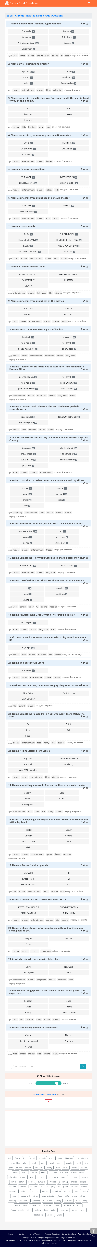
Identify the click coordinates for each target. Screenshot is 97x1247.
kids (67, 55)
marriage (64, 1172)
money (43, 1172)
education (12, 1177)
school (23, 606)
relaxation (64, 1210)
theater (49, 550)
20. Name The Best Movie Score (26, 662)
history (25, 1172)
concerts (67, 854)
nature (75, 1167)
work (15, 55)
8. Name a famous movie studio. (26, 266)
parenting (63, 1182)
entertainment (43, 55)
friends (23, 1177)
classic (51, 429)
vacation (33, 1186)
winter (35, 1196)
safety (21, 1182)
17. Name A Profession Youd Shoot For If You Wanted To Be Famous (46, 580)
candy (55, 1053)
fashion (84, 1167)
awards (22, 706)
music (24, 677)
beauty (14, 1196)
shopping (51, 1186)
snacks (47, 321)
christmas (74, 1177)
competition (35, 1205)
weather (12, 1186)
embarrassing (21, 1205)
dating (64, 1177)
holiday (38, 1210)
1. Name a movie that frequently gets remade (34, 23)
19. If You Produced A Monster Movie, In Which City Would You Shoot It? (47, 639)
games (15, 1172)
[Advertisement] (48, 1128)
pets (11, 1167)
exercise (50, 1215)
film (51, 293)
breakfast (48, 1205)
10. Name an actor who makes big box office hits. (36, 329)
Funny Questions (35, 1234)
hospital (53, 606)
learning (12, 1200)
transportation (37, 854)
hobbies (22, 1186)
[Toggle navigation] (89, 3)
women (85, 1177)
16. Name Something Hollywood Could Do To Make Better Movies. (45, 557)
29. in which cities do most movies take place (34, 959)
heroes (49, 161)
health (78, 1163)
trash (37, 811)
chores (74, 1182)
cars (42, 1186)
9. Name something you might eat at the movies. (36, 300)
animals (42, 1158)
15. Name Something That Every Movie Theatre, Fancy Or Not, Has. (46, 523)
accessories (24, 1200)
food (48, 127)
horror (32, 654)
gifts (67, 1196)
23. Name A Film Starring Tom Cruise (29, 750)
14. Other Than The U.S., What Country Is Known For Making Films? (46, 480)
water (74, 1196)
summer (41, 1182)
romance (32, 429)
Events (59, 1215)
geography (17, 512)
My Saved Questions (45, 1094)
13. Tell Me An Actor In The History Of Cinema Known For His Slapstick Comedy (48, 439)
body (85, 1200)
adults (34, 1163)
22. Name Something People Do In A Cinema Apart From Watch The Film (46, 715)
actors (24, 355)
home (43, 1163)
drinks (55, 218)
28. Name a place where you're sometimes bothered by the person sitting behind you (46, 929)
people (83, 1182)
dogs (83, 1210)
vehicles (74, 1186)
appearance (69, 1205)
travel (51, 1163)
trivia (58, 1167)
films (48, 90)
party (65, 1186)
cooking (34, 1172)
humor (19, 1167)
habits (57, 1205)
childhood (24, 1191)
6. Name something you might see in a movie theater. (39, 197)
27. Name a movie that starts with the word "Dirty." (38, 899)
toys (60, 1196)
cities (24, 654)
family (48, 258)
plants (26, 1163)
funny (41, 127)
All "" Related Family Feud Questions (36, 15)
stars (53, 629)
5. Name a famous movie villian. (26, 169)
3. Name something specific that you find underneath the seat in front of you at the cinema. (48, 99)
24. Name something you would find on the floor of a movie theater (46, 785)
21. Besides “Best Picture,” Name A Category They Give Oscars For (45, 685)
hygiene (34, 1191)
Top (93, 1236)
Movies (28, 1167)
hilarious (32, 127)
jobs (46, 1210)
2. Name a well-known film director (28, 63)
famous (75, 1210)
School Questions (69, 1234)
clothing (49, 1167)
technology (56, 1191)
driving (58, 1200)
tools (79, 1205)
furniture (68, 1200)
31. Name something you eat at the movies (33, 1027)
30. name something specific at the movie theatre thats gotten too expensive (46, 992)
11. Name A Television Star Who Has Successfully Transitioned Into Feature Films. (46, 368)
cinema (55, 55)
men (78, 1200)
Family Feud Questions (23, 3)
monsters (42, 654)
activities (52, 1182)
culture (68, 512)
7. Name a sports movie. (22, 226)
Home (10, 1234)
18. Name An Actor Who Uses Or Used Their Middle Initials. (41, 614)
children (31, 1182)
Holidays (53, 1172)
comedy (33, 472)
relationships (14, 1163)
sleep (85, 1191)
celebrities (57, 90)
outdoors (38, 1167)
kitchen (67, 1191)
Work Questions (84, 1234)
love (24, 429)
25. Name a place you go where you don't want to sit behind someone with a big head (48, 821)
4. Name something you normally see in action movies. (39, 135)
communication (48, 1196)
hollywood (41, 293)
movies (31, 55)
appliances (38, 1215)
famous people (17, 1210)
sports (15, 258)
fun (86, 1163)
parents (45, 1191)
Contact (22, 1234)
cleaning (36, 1200)
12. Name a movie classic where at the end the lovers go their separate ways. (43, 408)
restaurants (46, 951)
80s (57, 920)
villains (49, 190)
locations (62, 979)
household (25, 1196)
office (22, 55)
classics (65, 920)
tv (62, 55)
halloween (47, 1200)
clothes (84, 1186)
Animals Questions (52, 1234)
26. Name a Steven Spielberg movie (28, 865)
